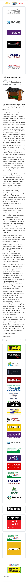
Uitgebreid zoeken (8, 581)
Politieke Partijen (16, 82)
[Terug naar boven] (25, 582)
